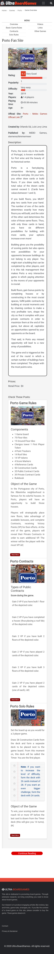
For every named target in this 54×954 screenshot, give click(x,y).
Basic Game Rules (14, 28)
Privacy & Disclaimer (10, 931)
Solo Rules (14, 35)
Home (4, 10)
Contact (5, 926)
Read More (15, 555)
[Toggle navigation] (43, 3)
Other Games (40, 31)
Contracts (14, 31)
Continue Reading (27, 853)
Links (40, 28)
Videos (40, 24)
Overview (14, 24)
